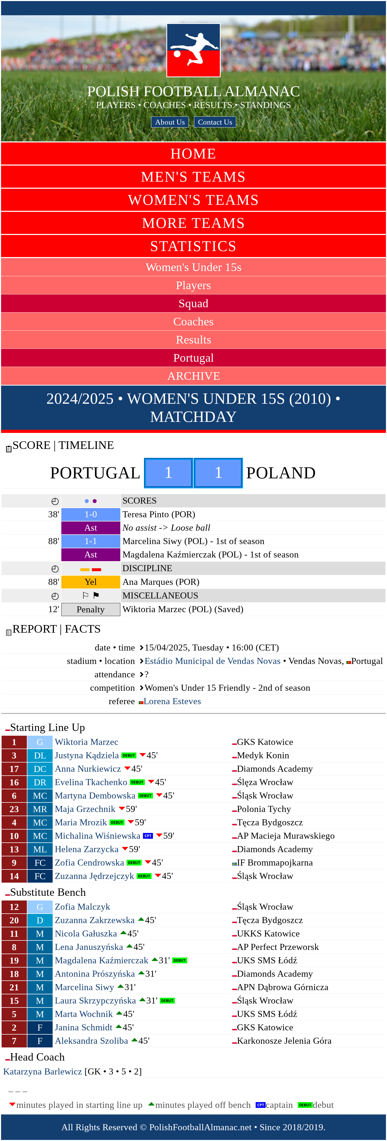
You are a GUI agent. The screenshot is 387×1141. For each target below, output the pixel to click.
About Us (170, 122)
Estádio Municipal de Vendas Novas (213, 661)
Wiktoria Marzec (86, 742)
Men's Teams (193, 176)
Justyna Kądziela (87, 755)
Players (193, 285)
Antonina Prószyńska (95, 974)
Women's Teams (193, 200)
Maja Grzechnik (85, 809)
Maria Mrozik (81, 822)
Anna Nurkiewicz (88, 769)
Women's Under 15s (194, 267)
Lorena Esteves (172, 701)
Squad (193, 303)
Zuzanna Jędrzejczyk (94, 876)
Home (193, 153)
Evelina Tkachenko (91, 782)
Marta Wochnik (84, 1014)
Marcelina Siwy (84, 987)
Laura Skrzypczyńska (95, 1000)
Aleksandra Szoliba (91, 1041)
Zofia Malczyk (82, 907)
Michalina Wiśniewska (98, 836)
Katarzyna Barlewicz (42, 1071)
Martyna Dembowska (95, 795)
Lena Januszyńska (89, 947)
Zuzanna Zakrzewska (95, 920)
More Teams (193, 223)
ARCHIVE (193, 375)
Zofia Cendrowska (89, 862)
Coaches (193, 321)
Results (193, 339)
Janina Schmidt (83, 1027)
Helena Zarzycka (87, 849)
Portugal (193, 357)
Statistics (193, 246)
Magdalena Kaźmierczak (101, 960)
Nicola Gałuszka (86, 933)
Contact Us (215, 122)
